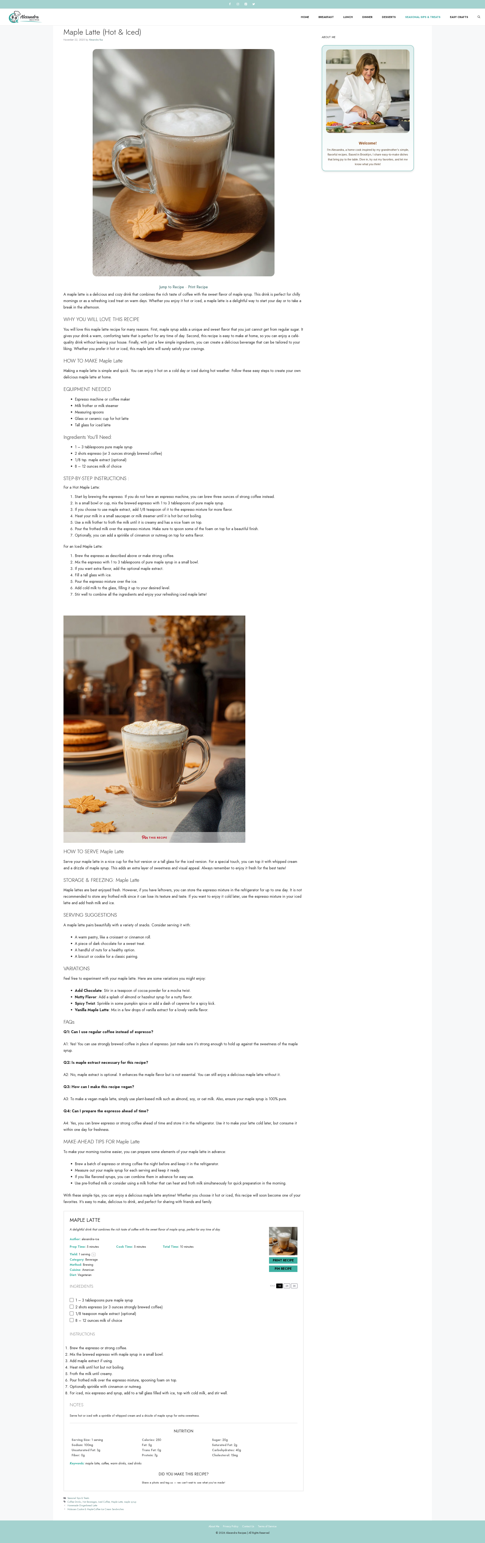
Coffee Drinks (74, 1502)
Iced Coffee (104, 1502)
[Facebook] (230, 4)
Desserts (389, 17)
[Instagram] (238, 4)
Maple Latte (117, 1502)
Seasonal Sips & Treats (422, 17)
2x (287, 1286)
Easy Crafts (459, 17)
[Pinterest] (245, 4)
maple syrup (130, 1502)
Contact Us (248, 1526)
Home (305, 17)
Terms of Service (267, 1526)
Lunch (348, 17)
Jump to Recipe (171, 287)
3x (294, 1286)
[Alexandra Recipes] (25, 17)
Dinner (367, 17)
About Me (214, 1526)
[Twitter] (253, 4)
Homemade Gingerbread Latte (82, 1505)
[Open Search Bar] (479, 17)
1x (279, 1286)
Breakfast (326, 17)
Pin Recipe (283, 1268)
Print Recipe (198, 287)
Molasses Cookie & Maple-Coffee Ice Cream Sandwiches (95, 1509)
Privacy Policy (230, 1526)
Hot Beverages (90, 1502)
